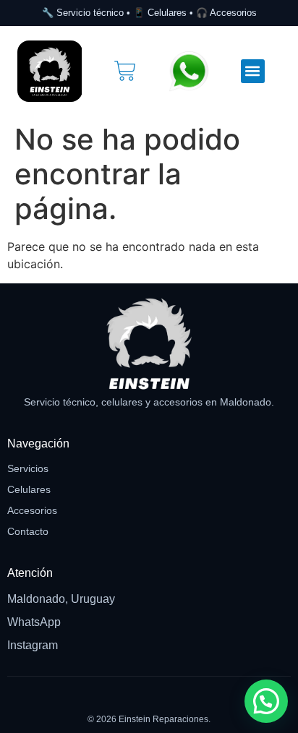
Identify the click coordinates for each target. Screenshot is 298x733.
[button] (253, 71)
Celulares (29, 489)
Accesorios (32, 510)
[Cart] (125, 70)
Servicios (27, 468)
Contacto (27, 531)
